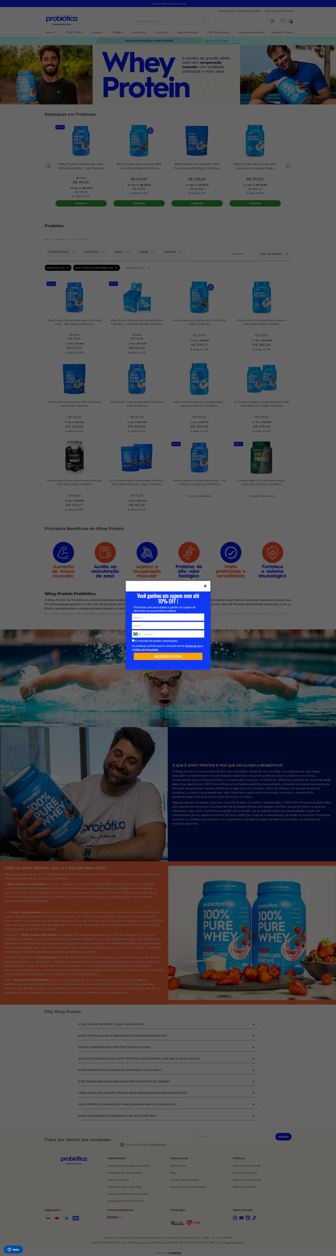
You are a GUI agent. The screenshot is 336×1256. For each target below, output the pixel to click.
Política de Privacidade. (146, 649)
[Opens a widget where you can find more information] (13, 1249)
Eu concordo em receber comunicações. (156, 640)
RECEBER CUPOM (168, 656)
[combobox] (137, 634)
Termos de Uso (193, 646)
